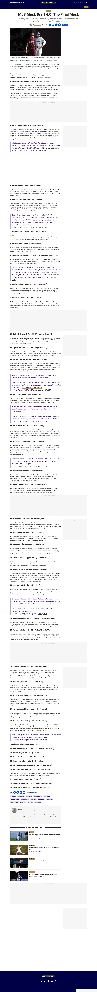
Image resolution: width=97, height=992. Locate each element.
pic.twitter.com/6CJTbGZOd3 (47, 419)
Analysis (48, 11)
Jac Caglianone (41, 799)
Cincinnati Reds (47, 796)
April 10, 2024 (42, 421)
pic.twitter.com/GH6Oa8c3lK (32, 388)
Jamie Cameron (39, 863)
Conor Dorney (41, 876)
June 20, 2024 (43, 740)
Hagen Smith (33, 799)
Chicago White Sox (38, 796)
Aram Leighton (37, 24)
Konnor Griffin (23, 802)
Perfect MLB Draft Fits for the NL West (39, 861)
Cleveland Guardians (14, 799)
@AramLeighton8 (33, 811)
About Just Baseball (38, 985)
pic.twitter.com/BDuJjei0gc (21, 225)
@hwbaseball (35, 267)
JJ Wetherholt (50, 799)
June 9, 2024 (42, 466)
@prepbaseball (35, 275)
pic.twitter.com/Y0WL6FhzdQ (50, 275)
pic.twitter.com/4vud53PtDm (37, 737)
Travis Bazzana (38, 802)
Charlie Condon (21, 796)
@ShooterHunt (23, 275)
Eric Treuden (38, 851)
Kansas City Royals (14, 802)
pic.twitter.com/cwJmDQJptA (48, 148)
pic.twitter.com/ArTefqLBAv (21, 611)
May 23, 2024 (42, 614)
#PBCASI (15, 275)
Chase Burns (29, 796)
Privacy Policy (60, 985)
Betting (31, 832)
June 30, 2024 (42, 150)
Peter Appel (38, 838)
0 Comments (64, 24)
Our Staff (50, 985)
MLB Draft (30, 802)
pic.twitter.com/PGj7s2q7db (21, 464)
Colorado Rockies (25, 799)
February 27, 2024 (44, 390)
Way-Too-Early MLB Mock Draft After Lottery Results (43, 874)
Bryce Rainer (13, 796)
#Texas (43, 267)
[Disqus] (48, 950)
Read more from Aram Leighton (25, 820)
